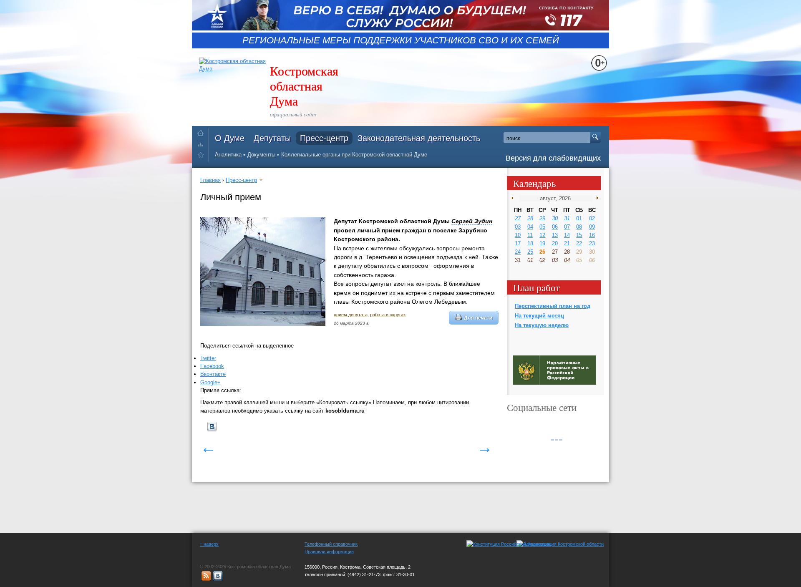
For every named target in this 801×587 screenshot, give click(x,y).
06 (555, 227)
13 (555, 235)
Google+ (210, 382)
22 (579, 243)
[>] (595, 198)
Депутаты (272, 138)
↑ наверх (209, 544)
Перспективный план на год (552, 306)
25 (530, 252)
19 (542, 243)
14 (567, 235)
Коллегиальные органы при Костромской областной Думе (354, 154)
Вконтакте (213, 374)
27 (518, 218)
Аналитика (228, 154)
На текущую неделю (542, 325)
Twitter (208, 358)
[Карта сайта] (202, 144)
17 (518, 243)
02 (592, 218)
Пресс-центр (324, 138)
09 (592, 227)
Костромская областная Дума (304, 85)
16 (592, 235)
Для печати (478, 317)
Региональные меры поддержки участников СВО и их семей (400, 40)
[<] (514, 198)
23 (592, 243)
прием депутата (351, 314)
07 (567, 227)
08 (579, 227)
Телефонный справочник (331, 544)
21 (567, 243)
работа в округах (388, 314)
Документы (261, 154)
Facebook (212, 366)
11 (530, 235)
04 (530, 227)
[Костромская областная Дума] (202, 156)
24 (518, 252)
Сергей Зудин (471, 221)
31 (567, 218)
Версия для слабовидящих (553, 158)
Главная (210, 180)
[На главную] (202, 131)
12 (542, 235)
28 (530, 218)
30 (555, 218)
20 (555, 243)
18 (530, 243)
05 (542, 227)
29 (542, 218)
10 (518, 235)
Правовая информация (329, 551)
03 (518, 227)
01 (579, 218)
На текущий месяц (539, 315)
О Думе (229, 138)
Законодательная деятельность (419, 138)
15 (579, 235)
